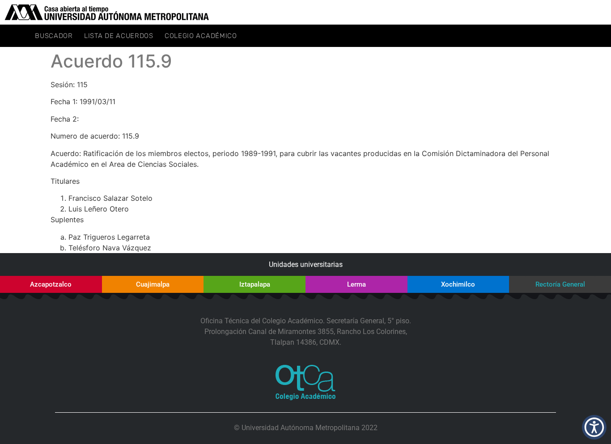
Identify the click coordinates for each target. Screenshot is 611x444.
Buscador (54, 36)
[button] (594, 427)
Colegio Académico (201, 36)
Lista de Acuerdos (118, 36)
